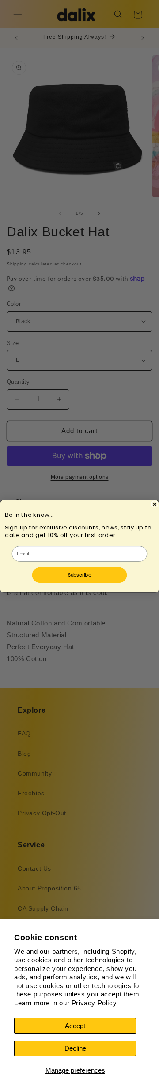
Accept (75, 1025)
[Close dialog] (155, 504)
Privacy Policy (94, 1003)
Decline (75, 1048)
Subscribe (79, 574)
